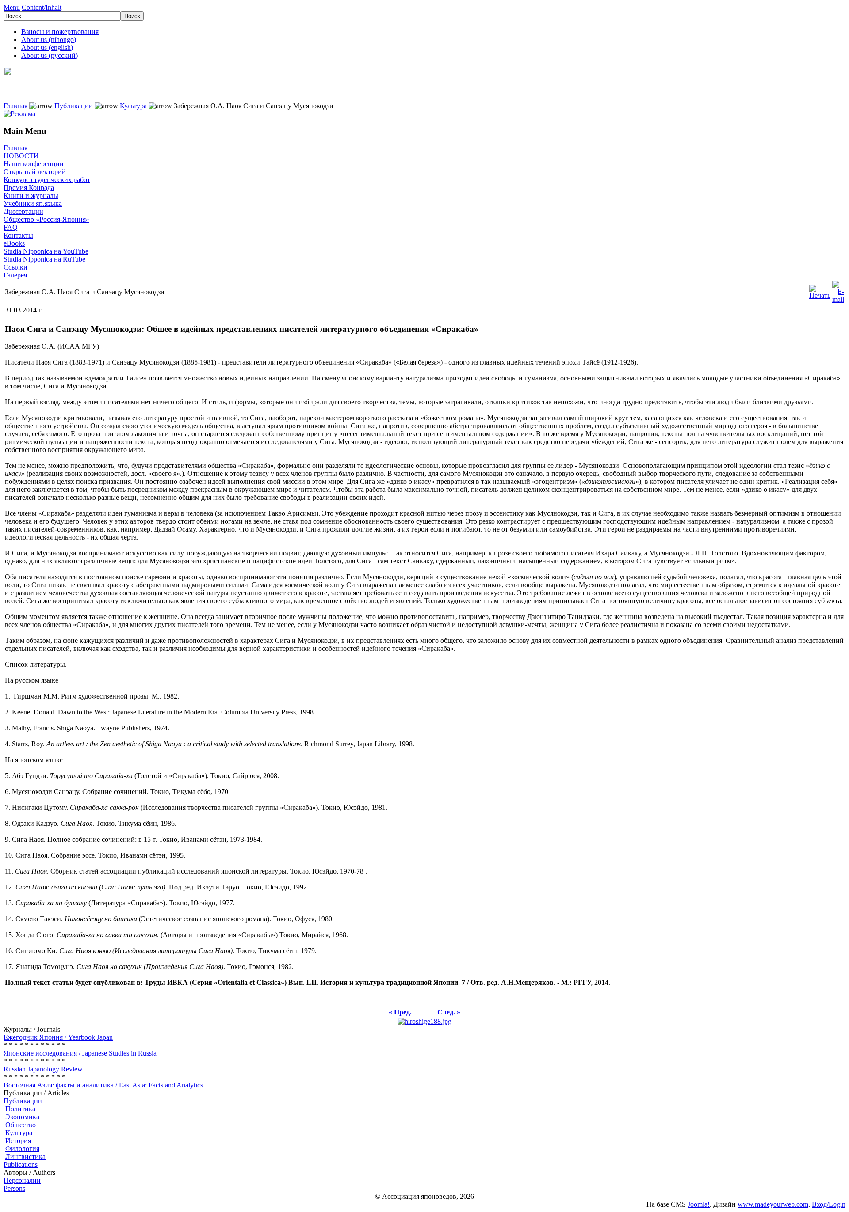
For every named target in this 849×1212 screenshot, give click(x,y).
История (18, 1140)
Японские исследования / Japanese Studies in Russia (80, 1053)
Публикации (73, 106)
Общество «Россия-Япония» (46, 219)
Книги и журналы (31, 195)
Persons (14, 1188)
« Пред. (400, 1012)
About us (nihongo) (48, 39)
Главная (15, 106)
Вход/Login (828, 1204)
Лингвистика (25, 1156)
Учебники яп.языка (33, 203)
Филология (22, 1148)
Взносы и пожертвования (60, 31)
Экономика (22, 1117)
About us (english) (47, 47)
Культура (133, 106)
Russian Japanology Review (43, 1069)
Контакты (18, 235)
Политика (20, 1109)
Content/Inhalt (41, 7)
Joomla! (699, 1204)
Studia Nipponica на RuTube (44, 259)
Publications (21, 1164)
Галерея (15, 275)
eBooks (14, 243)
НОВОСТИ (21, 156)
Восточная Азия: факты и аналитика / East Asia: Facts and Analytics (103, 1085)
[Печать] (819, 289)
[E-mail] (838, 289)
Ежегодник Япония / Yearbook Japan (58, 1037)
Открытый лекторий (35, 171)
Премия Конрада (29, 187)
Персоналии (22, 1180)
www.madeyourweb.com (773, 1204)
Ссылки (15, 267)
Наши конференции (34, 163)
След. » (448, 1012)
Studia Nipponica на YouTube (46, 251)
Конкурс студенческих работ (47, 179)
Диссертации (23, 211)
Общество (20, 1124)
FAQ (11, 227)
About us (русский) (49, 55)
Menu (12, 7)
